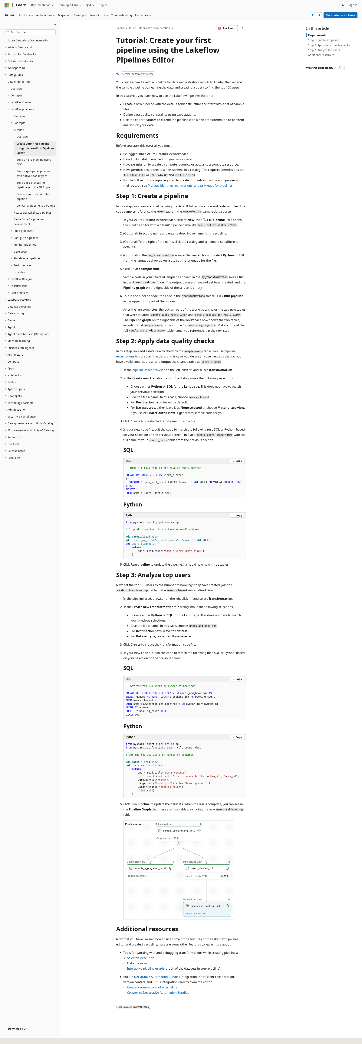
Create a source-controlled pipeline (152, 987)
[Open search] (343, 5)
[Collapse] (55, 25)
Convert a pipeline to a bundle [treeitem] (36, 205)
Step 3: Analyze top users (324, 50)
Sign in (353, 5)
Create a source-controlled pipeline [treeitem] (33, 196)
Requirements (317, 35)
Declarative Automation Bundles (157, 977)
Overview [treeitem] (16, 88)
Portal (316, 15)
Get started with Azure (340, 15)
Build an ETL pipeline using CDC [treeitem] (34, 162)
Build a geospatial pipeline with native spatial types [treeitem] (34, 173)
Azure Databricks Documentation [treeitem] (28, 40)
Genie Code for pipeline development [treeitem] (29, 222)
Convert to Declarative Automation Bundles (158, 993)
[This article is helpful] (339, 68)
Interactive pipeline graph (145, 968)
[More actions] (242, 28)
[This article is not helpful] (344, 68)
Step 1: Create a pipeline (323, 40)
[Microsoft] (7, 5)
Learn (120, 28)
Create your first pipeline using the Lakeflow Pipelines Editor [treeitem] (35, 148)
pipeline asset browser (148, 370)
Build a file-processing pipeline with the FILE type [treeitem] (33, 185)
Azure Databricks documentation (149, 28)
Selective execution (140, 958)
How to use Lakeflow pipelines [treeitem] (32, 212)
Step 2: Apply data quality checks (329, 45)
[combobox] (30, 32)
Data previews (137, 963)
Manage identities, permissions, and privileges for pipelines (190, 185)
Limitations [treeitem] (21, 272)
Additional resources (321, 55)
